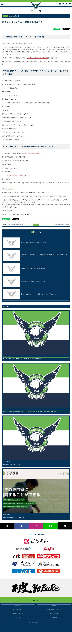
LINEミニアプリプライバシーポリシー (54, 609)
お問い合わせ (18, 605)
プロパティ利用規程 (54, 613)
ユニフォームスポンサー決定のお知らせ (60, 224)
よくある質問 (54, 617)
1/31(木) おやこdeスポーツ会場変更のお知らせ (13, 224)
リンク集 (18, 617)
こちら (10, 189)
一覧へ (36, 224)
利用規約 (54, 605)
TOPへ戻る (36, 600)
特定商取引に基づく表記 (18, 613)
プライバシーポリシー (18, 609)
